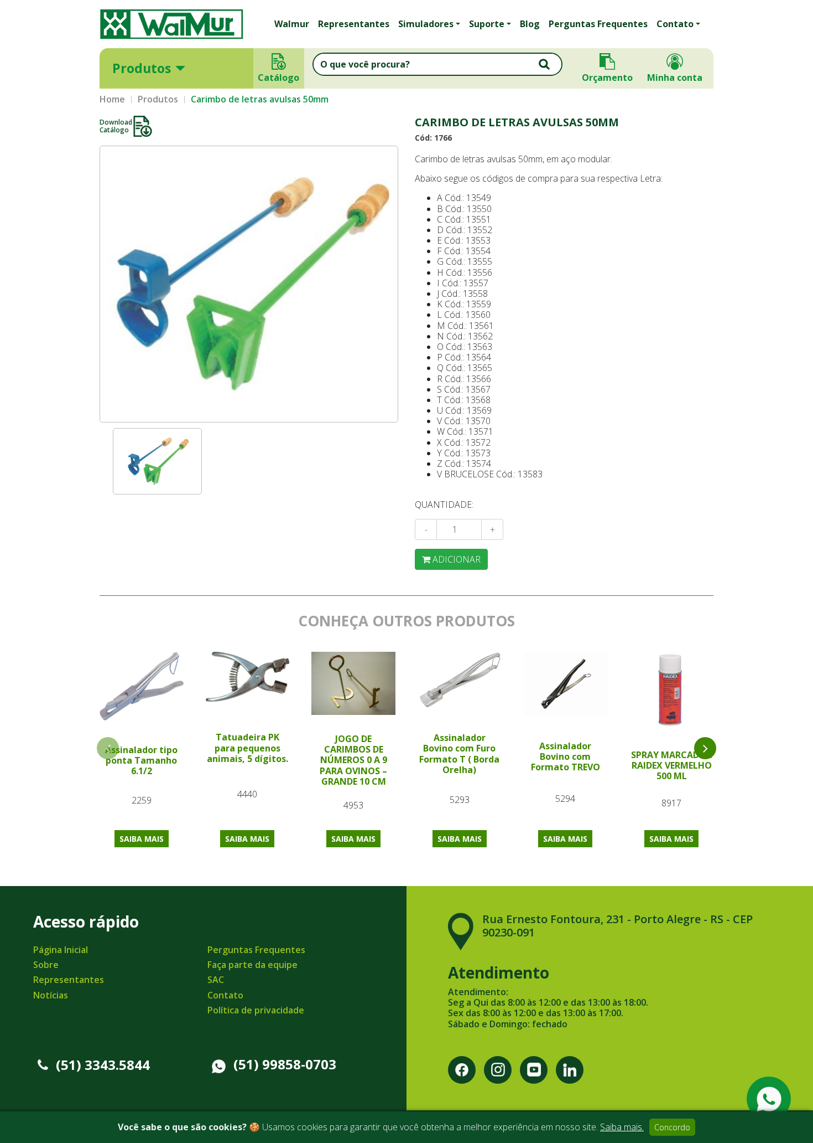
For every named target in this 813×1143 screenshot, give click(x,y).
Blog (530, 24)
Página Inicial (60, 950)
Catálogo (279, 77)
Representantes (353, 24)
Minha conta (674, 77)
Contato (225, 995)
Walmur (291, 24)
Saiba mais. (622, 1127)
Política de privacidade (255, 1010)
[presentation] (705, 748)
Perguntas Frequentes (598, 24)
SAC (215, 980)
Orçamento (607, 77)
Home (112, 99)
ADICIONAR (455, 559)
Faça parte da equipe (252, 965)
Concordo (672, 1127)
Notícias (50, 995)
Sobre (46, 965)
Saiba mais (141, 838)
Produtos (141, 68)
